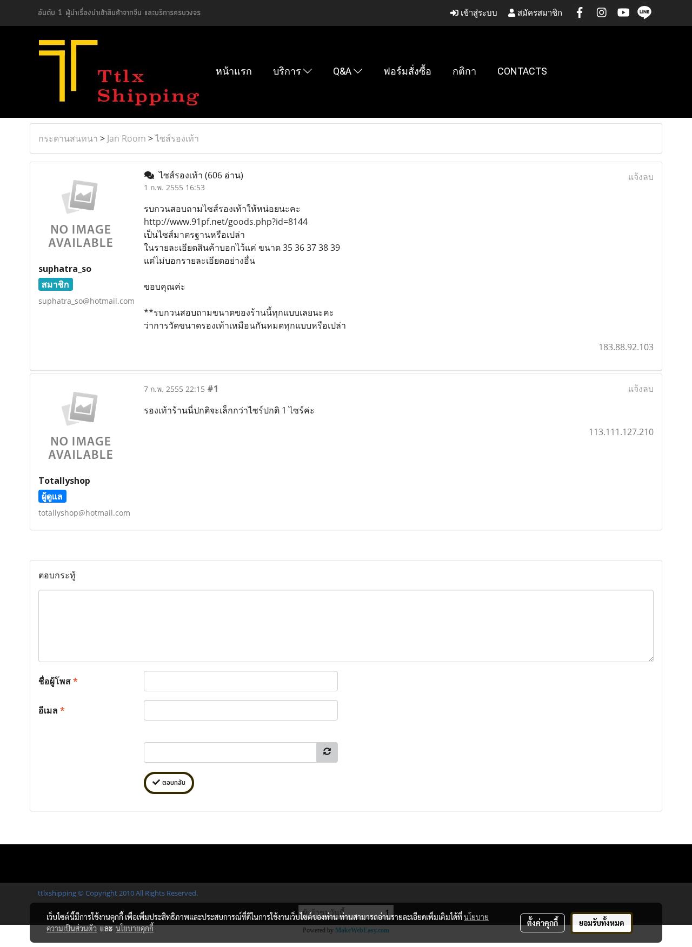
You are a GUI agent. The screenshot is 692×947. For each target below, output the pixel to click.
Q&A (343, 71)
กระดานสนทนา (68, 138)
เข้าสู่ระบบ (477, 13)
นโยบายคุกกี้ (135, 928)
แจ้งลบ (641, 177)
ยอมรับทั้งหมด (601, 923)
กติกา (464, 71)
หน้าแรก (234, 71)
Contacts (522, 71)
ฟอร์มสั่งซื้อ (407, 71)
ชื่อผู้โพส (58, 681)
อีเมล (51, 710)
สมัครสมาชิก (538, 13)
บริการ (288, 71)
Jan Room (126, 138)
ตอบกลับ (172, 783)
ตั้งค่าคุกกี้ (542, 923)
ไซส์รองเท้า (177, 138)
